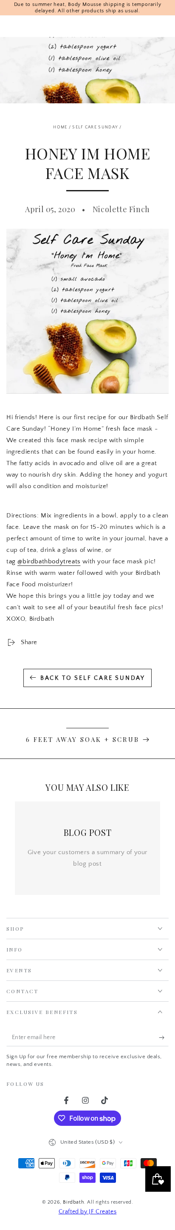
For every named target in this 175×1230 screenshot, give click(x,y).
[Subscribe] (164, 1037)
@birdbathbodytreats (48, 561)
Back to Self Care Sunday (92, 678)
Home (60, 127)
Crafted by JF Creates (88, 1211)
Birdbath (73, 1202)
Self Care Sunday (95, 127)
